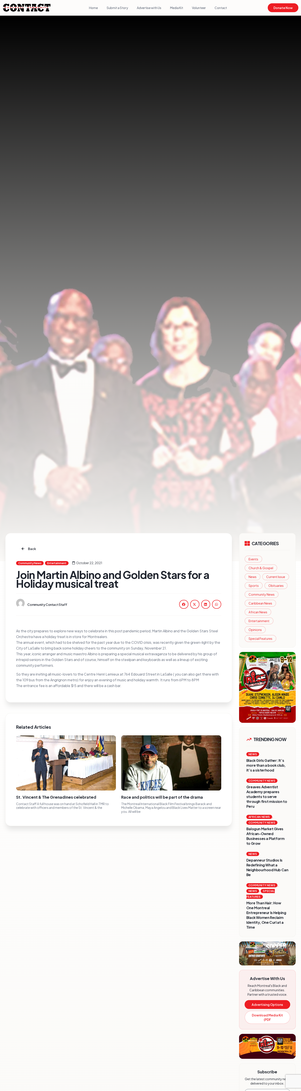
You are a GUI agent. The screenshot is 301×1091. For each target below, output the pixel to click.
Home (93, 8)
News (252, 577)
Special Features (260, 638)
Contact (221, 8)
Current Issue (275, 577)
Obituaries (276, 586)
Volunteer (199, 8)
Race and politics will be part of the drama (162, 797)
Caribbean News (260, 603)
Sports (254, 586)
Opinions (255, 630)
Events (253, 559)
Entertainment (259, 621)
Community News (262, 594)
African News (258, 612)
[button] (183, 604)
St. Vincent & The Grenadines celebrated (56, 797)
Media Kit (176, 8)
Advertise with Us (149, 8)
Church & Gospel (261, 568)
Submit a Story (117, 8)
